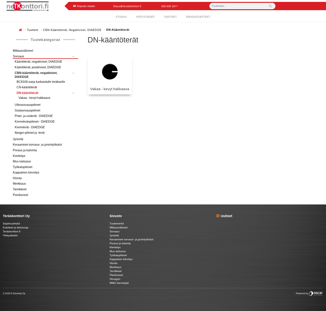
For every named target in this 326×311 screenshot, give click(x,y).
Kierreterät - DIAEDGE (30, 127)
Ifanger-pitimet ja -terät (30, 132)
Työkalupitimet (22, 167)
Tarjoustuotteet (198, 16)
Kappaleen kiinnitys (26, 172)
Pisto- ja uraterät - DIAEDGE (34, 115)
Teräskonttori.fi (11, 231)
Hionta (17, 178)
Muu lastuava (22, 161)
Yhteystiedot (10, 235)
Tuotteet (170, 16)
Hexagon (115, 278)
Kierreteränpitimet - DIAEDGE (35, 121)
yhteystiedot (145, 16)
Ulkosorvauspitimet (27, 104)
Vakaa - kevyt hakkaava (34, 97)
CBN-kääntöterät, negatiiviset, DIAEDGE (72, 29)
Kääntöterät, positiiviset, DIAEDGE (38, 67)
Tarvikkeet (19, 189)
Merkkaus (19, 183)
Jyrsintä (18, 139)
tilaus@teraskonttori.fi (127, 6)
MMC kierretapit (119, 282)
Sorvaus (18, 56)
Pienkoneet (20, 195)
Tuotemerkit (117, 223)
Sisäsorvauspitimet (27, 110)
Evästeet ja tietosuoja (15, 227)
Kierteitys (19, 155)
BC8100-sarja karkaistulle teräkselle (41, 81)
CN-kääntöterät (27, 87)
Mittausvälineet (23, 50)
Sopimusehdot (11, 223)
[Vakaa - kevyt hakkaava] (109, 71)
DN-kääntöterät (27, 92)
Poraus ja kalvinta (25, 150)
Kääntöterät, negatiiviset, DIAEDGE (38, 61)
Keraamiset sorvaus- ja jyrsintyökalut (37, 144)
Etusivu (121, 16)
